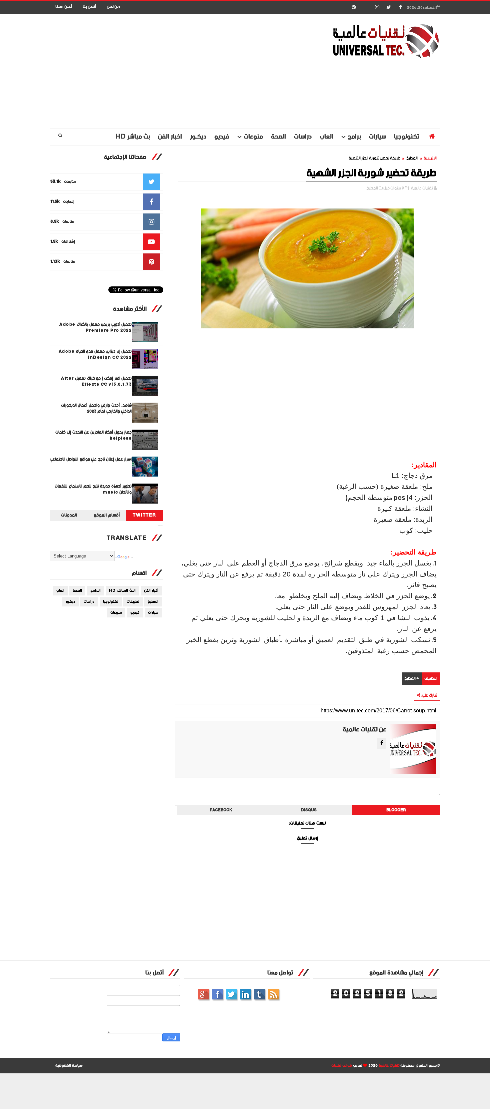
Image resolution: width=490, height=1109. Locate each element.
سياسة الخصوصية (69, 1065)
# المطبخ (411, 678)
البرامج (95, 590)
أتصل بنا (89, 6)
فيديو (221, 137)
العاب (326, 137)
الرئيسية (430, 158)
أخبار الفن (151, 590)
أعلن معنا (63, 6)
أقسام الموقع (107, 515)
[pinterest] (354, 8)
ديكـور (198, 137)
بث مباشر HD (132, 137)
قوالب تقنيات (341, 1065)
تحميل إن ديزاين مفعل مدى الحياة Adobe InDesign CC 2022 (95, 354)
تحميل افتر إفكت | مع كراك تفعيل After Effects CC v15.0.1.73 (96, 381)
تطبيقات (133, 601)
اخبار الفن (170, 137)
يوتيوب (259, 994)
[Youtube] (365, 8)
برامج (354, 137)
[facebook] (400, 8)
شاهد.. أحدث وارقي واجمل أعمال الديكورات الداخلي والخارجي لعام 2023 (96, 408)
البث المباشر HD (122, 590)
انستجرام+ (203, 994)
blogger (396, 810)
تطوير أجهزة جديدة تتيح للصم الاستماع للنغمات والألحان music (93, 489)
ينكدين (245, 994)
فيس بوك (217, 994)
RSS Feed (273, 994)
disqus (309, 810)
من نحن (113, 6)
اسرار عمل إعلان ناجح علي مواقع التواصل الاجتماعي (91, 459)
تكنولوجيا (406, 137)
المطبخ (412, 158)
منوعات (253, 137)
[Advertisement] (171, 71)
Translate (132, 557)
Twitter (144, 515)
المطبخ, (372, 188)
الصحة (278, 137)
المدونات (69, 515)
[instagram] (377, 8)
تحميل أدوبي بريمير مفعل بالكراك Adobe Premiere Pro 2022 (95, 327)
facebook (221, 810)
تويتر (231, 994)
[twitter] (389, 8)
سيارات (377, 137)
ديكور (70, 601)
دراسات (303, 137)
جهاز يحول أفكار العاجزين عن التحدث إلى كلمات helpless (93, 435)
